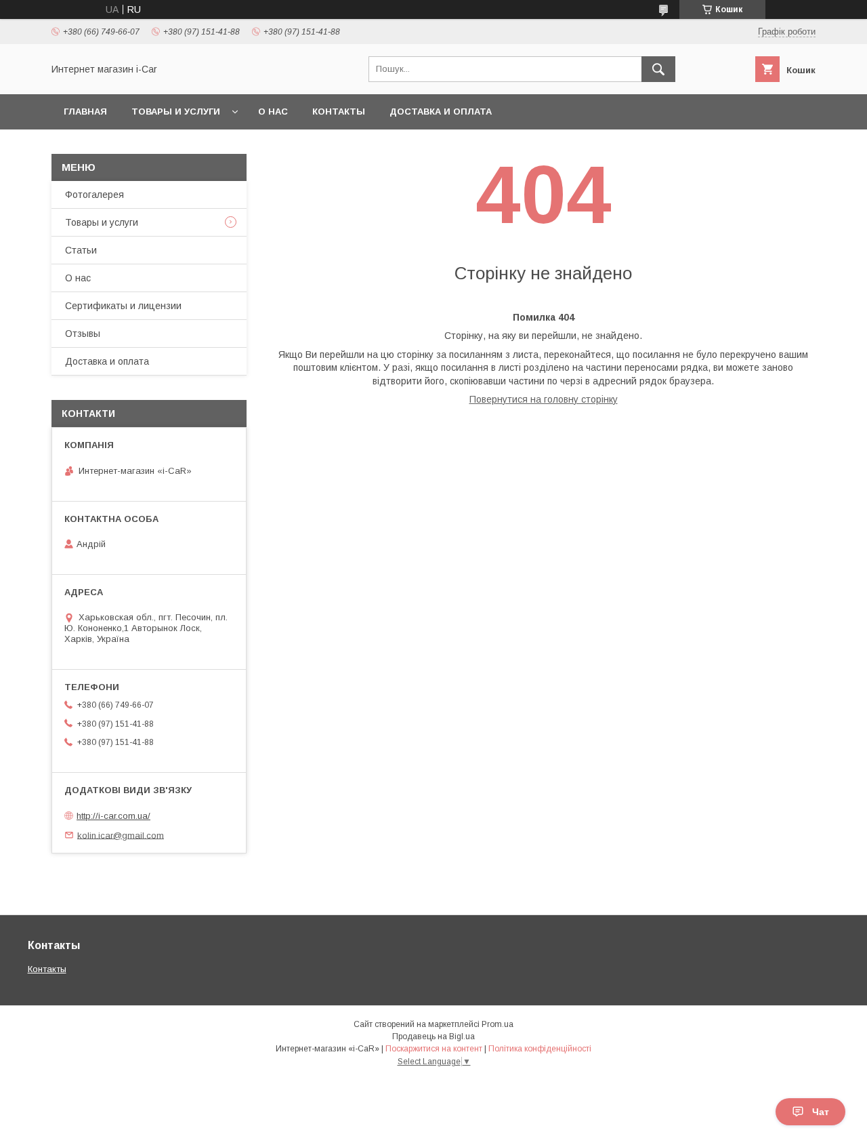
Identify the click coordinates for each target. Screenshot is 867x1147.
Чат (820, 1111)
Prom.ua (497, 1024)
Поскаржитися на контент (433, 1048)
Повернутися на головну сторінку (543, 399)
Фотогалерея (94, 194)
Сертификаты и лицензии (123, 305)
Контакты (338, 111)
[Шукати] (658, 69)
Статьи (81, 250)
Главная (85, 111)
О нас (273, 111)
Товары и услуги (175, 111)
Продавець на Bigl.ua (433, 1036)
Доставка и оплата (440, 111)
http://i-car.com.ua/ (113, 816)
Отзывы (82, 333)
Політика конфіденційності (539, 1048)
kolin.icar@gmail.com (120, 835)
